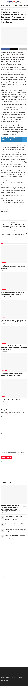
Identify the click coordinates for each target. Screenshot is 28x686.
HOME (2, 5)
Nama (3, 433)
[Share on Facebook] (5, 49)
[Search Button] (26, 2)
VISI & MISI (10, 679)
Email (2, 440)
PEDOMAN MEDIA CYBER (11, 677)
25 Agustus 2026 (5, 270)
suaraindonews (13, 24)
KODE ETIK (3, 679)
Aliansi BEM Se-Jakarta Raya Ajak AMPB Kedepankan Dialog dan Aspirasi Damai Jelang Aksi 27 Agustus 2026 (12, 294)
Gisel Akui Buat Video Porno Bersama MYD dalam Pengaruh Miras (15, 524)
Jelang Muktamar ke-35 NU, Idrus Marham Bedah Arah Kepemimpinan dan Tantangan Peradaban (13, 266)
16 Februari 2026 (22, 24)
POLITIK (3, 262)
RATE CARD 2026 (4, 680)
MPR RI (3, 343)
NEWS (15, 5)
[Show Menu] (1, 2)
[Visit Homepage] (14, 2)
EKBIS (20, 5)
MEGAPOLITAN (7, 9)
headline (6, 211)
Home (2, 9)
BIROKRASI (8, 5)
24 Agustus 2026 (5, 297)
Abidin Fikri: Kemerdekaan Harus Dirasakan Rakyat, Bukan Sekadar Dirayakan (16, 536)
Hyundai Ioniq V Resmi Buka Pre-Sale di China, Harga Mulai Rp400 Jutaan (12, 374)
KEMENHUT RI (5, 317)
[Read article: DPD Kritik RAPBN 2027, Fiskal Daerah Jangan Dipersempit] (14, 388)
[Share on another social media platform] (23, 49)
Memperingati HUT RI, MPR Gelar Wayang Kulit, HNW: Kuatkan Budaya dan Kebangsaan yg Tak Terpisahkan (14, 347)
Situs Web (3, 446)
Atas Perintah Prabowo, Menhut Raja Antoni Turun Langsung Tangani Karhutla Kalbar (13, 321)
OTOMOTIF (4, 370)
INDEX (2, 677)
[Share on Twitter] (14, 49)
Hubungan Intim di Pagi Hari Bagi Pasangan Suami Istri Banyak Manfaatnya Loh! (15, 530)
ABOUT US (21, 677)
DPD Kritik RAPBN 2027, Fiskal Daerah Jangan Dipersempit (12, 400)
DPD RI (3, 396)
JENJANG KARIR (18, 679)
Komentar (3, 416)
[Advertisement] (14, 216)
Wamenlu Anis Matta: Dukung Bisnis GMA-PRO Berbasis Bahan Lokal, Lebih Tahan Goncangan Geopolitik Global (10, 508)
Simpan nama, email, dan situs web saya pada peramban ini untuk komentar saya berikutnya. (13, 452)
